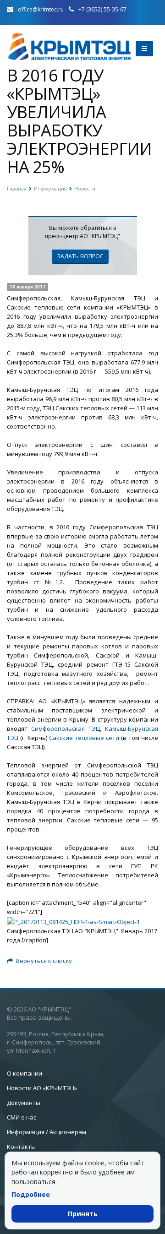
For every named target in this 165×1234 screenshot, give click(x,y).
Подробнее (30, 1194)
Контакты (21, 1146)
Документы (23, 1102)
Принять (83, 1213)
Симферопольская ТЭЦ (65, 728)
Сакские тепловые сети (84, 738)
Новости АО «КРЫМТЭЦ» (42, 1088)
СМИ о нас (21, 1117)
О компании (24, 1073)
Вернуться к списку (44, 961)
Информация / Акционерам (46, 1132)
